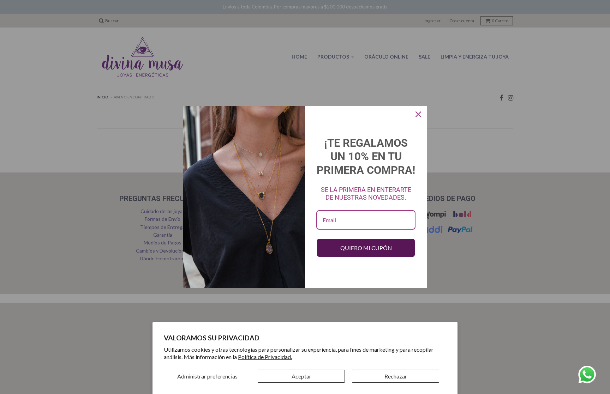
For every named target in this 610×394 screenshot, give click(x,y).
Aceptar (301, 376)
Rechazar (395, 376)
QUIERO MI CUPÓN (366, 247)
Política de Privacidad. (265, 356)
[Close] (418, 114)
